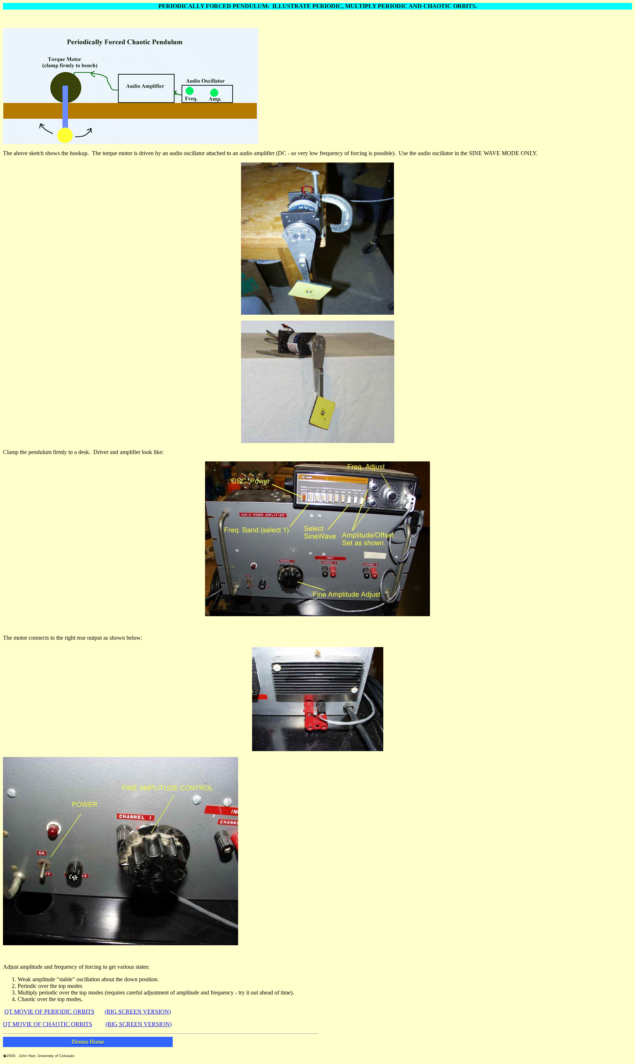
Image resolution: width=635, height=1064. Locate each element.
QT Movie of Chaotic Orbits (47, 1024)
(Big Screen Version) (138, 1011)
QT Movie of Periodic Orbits (49, 1011)
